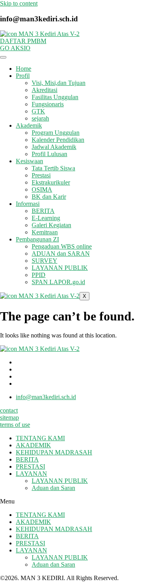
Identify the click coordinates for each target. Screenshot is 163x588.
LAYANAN (31, 473)
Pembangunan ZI (37, 239)
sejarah (40, 118)
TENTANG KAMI (40, 438)
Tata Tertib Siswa (53, 168)
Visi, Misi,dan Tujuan (58, 82)
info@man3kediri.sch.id (46, 397)
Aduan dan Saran (53, 487)
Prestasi (41, 175)
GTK (38, 111)
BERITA (43, 210)
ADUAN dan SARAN (61, 253)
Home (23, 68)
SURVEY (44, 260)
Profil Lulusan (49, 154)
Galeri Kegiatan (51, 225)
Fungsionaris (48, 104)
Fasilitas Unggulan (55, 97)
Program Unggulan (56, 132)
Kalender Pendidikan (58, 139)
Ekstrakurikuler (51, 182)
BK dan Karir (49, 196)
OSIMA (42, 189)
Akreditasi (44, 90)
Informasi (28, 203)
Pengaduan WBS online (62, 246)
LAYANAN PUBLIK (60, 267)
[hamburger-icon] (3, 57)
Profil (23, 75)
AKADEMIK (33, 445)
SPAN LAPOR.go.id (58, 282)
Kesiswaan (29, 161)
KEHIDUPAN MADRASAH (54, 452)
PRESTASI (30, 466)
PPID (38, 274)
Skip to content (19, 3)
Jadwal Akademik (54, 146)
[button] (81, 501)
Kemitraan (45, 232)
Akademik (29, 125)
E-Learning (46, 218)
